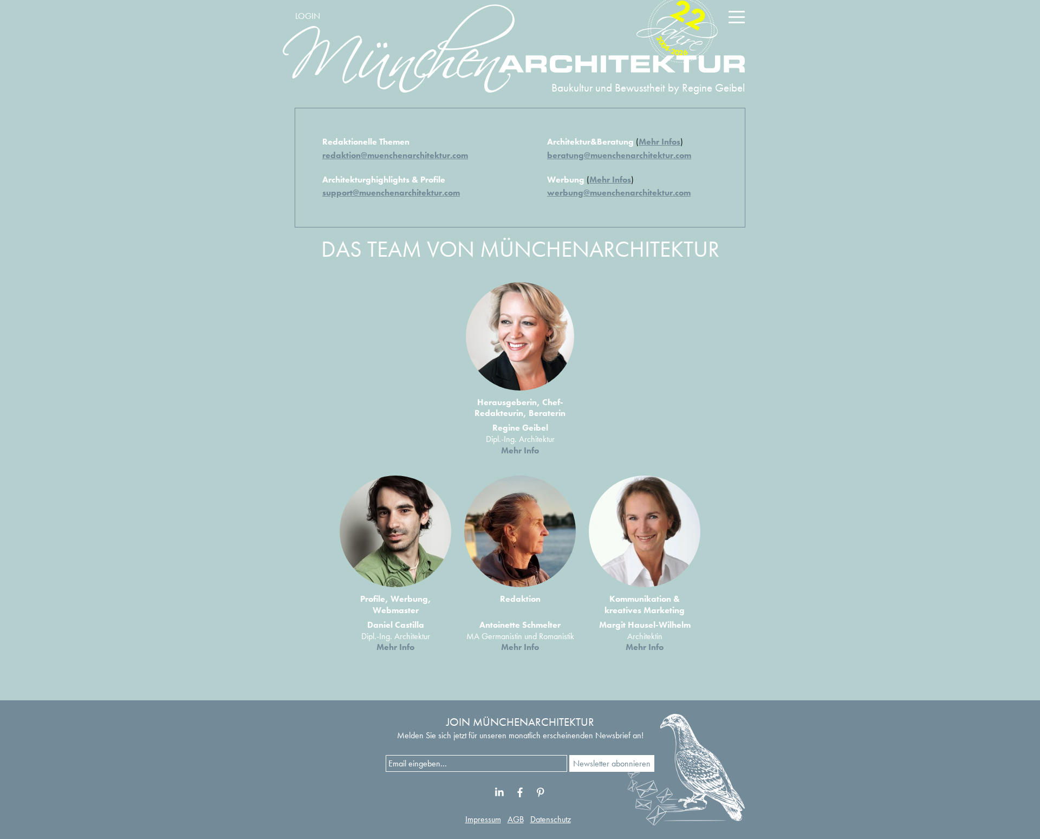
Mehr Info (520, 450)
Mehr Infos (659, 141)
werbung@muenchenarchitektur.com (619, 192)
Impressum (483, 819)
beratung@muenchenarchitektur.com (619, 155)
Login (307, 16)
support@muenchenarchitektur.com (391, 192)
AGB (516, 819)
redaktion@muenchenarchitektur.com (395, 155)
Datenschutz (550, 819)
